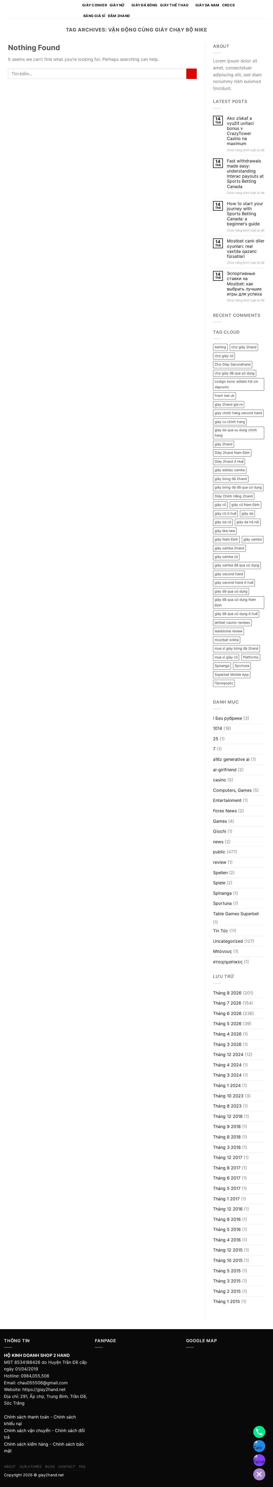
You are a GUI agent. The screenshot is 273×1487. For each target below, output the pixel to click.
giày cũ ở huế (225, 513)
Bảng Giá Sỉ (94, 16)
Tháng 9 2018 (227, 1126)
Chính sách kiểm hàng (26, 1444)
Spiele (219, 882)
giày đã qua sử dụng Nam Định (235, 602)
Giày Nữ (117, 5)
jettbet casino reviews (232, 623)
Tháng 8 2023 (227, 1106)
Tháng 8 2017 (226, 1167)
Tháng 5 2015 (227, 1270)
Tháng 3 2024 (227, 1075)
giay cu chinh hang (230, 422)
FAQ (82, 1467)
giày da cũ (223, 522)
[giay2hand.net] (39, 9)
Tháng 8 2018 (227, 1137)
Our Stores (30, 1467)
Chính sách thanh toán (26, 1417)
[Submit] (191, 74)
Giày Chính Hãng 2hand (234, 496)
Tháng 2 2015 (227, 1291)
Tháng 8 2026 (227, 993)
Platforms (251, 657)
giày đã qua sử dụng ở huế (236, 614)
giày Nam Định (226, 539)
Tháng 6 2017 (226, 1178)
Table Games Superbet (236, 913)
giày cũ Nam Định (245, 505)
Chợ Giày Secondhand (233, 364)
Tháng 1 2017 (226, 1198)
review (219, 862)
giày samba (252, 539)
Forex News (225, 810)
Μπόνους (222, 951)
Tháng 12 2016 (228, 1209)
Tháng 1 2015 (226, 1301)
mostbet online (227, 640)
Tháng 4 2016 (227, 1239)
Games (220, 821)
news (218, 841)
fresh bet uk (224, 396)
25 (215, 738)
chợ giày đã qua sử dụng (235, 373)
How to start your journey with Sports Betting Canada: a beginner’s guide (245, 214)
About (10, 1467)
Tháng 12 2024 (228, 1054)
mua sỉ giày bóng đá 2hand (236, 648)
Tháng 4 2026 (227, 1034)
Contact (66, 1467)
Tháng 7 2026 (227, 1003)
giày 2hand (223, 444)
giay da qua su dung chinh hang (236, 432)
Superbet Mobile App (232, 675)
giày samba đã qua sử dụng (237, 565)
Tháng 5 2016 (227, 1229)
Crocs (228, 5)
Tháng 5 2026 (227, 1023)
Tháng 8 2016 (227, 1219)
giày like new (225, 531)
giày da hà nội (247, 522)
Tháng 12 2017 (227, 1157)
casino (219, 779)
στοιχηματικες (228, 961)
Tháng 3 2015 (227, 1281)
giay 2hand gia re (229, 404)
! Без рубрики (227, 718)
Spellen (220, 872)
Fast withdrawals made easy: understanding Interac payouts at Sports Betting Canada (245, 173)
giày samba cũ (226, 557)
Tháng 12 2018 (228, 1116)
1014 (217, 728)
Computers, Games (232, 790)
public (219, 851)
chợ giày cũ (224, 356)
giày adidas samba (230, 470)
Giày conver (94, 5)
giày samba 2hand (229, 548)
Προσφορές (224, 683)
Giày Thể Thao (174, 5)
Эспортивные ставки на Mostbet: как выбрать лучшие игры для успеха (244, 284)
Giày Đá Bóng (144, 5)
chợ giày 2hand (243, 347)
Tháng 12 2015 (228, 1250)
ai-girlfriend (224, 769)
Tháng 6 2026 (227, 1013)
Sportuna (242, 666)
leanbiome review (228, 631)
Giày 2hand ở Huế (229, 461)
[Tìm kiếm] (259, 9)
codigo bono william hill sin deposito (236, 384)
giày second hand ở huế (234, 583)
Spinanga (222, 666)
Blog (50, 1467)
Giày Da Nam (207, 5)
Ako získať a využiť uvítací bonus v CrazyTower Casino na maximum (240, 131)
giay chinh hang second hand (238, 413)
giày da (247, 513)
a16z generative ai (231, 759)
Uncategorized (228, 941)
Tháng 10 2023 (228, 1095)
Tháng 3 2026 (227, 1044)
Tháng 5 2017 (226, 1188)
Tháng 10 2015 (228, 1260)
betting (220, 347)
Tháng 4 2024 (227, 1065)
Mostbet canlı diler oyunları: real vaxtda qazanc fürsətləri (245, 248)
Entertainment (227, 800)
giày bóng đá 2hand (231, 479)
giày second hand (229, 574)
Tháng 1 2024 (227, 1085)
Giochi (219, 831)
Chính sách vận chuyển (27, 1430)
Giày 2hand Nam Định (232, 453)
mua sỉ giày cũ (226, 657)
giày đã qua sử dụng (231, 591)
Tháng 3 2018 (227, 1147)
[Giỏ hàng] (266, 9)
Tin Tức (220, 930)
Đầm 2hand (119, 16)
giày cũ (220, 505)
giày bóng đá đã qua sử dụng (238, 487)
